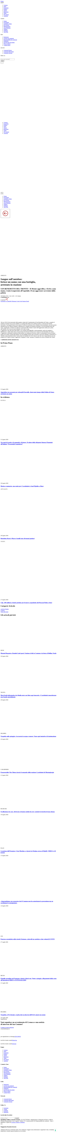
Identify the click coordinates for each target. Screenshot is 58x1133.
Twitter (5, 1109)
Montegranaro (7, 26)
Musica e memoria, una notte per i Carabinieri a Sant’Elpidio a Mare (22, 486)
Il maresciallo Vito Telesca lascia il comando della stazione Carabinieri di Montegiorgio (27, 772)
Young (5, 10)
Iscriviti (17, 1118)
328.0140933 (17, 1036)
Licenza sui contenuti (9, 38)
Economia (6, 8)
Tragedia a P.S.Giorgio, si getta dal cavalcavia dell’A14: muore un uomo (23, 1015)
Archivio (6, 16)
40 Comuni (6, 132)
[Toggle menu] (2, 63)
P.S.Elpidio (6, 22)
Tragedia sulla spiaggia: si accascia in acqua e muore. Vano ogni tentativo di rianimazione (28, 736)
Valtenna (6, 30)
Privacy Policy (7, 43)
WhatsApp (14, 1040)
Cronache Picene (8, 50)
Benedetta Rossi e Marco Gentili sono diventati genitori (18, 538)
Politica (5, 9)
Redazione (6, 37)
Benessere (6, 12)
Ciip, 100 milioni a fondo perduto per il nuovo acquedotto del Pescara (26, 602)
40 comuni (6, 14)
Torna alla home (4, 611)
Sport (5, 6)
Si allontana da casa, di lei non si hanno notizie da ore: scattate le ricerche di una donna (28, 811)
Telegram (14, 1043)
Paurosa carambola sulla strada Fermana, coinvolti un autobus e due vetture (28, 939)
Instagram (6, 1112)
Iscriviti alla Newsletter (9, 42)
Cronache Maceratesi (9, 51)
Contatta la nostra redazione (7, 1027)
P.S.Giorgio (6, 25)
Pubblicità (6, 41)
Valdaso (5, 29)
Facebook (6, 1108)
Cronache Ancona (8, 53)
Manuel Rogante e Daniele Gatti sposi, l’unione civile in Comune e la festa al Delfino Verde (28, 653)
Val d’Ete (6, 32)
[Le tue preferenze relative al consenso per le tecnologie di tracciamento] (55, 1130)
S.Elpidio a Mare (8, 23)
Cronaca (6, 5)
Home (2, 1)
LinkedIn (6, 1110)
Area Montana (7, 28)
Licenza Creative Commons (18, 1122)
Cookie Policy (7, 45)
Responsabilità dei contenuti (10, 39)
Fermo (5, 21)
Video (5, 13)
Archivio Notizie (5, 609)
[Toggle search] (2, 193)
